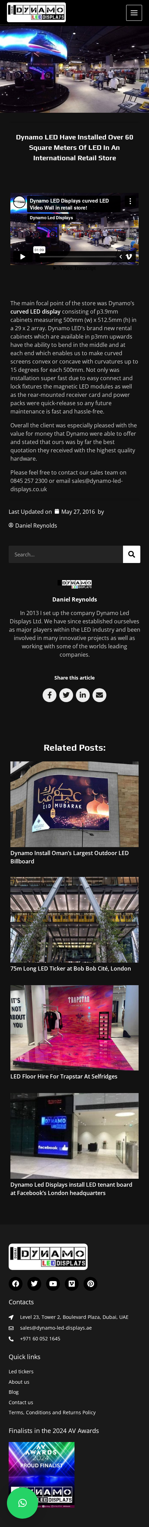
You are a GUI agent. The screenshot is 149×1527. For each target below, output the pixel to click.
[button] (22, 1503)
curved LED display (35, 311)
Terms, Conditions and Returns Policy (52, 1412)
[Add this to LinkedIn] (83, 695)
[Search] (131, 554)
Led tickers (21, 1371)
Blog (14, 1392)
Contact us (21, 1402)
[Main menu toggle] (134, 13)
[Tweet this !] (66, 695)
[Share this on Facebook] (49, 695)
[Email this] (99, 695)
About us (19, 1382)
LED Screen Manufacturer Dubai (12, 25)
